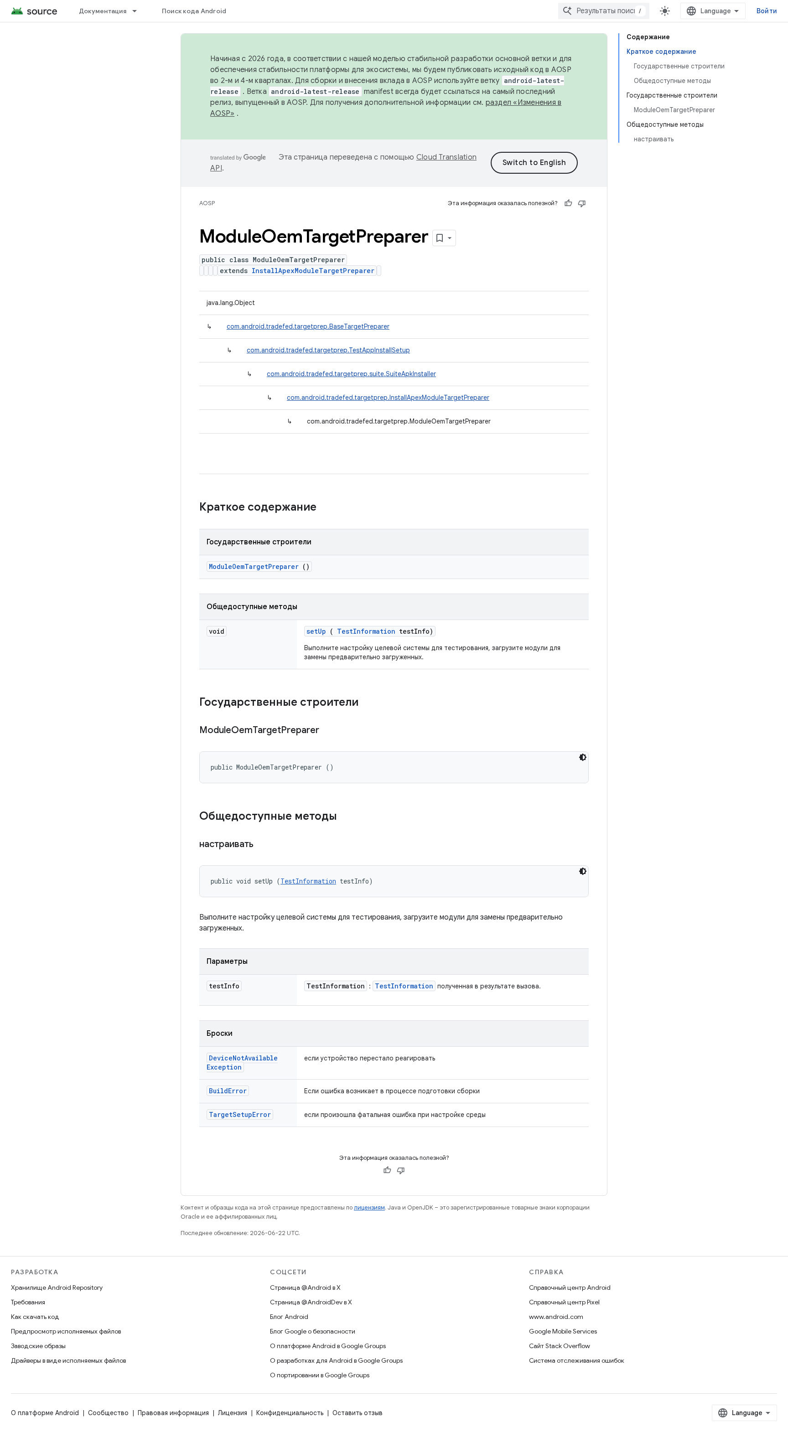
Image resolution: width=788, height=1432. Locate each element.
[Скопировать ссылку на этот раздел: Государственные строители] (370, 703)
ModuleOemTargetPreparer (254, 566)
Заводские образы (38, 1346)
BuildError (228, 1090)
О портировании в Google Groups (319, 1375)
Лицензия (232, 1412)
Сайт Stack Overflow (559, 1346)
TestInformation (366, 631)
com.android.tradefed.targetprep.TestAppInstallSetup (328, 350)
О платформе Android (45, 1412)
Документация (102, 11)
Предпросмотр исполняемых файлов (66, 1331)
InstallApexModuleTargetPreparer (313, 270)
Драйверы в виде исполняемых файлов (68, 1360)
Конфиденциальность (289, 1412)
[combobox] (603, 11)
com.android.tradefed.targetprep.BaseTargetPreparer (308, 326)
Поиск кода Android (194, 11)
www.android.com (556, 1317)
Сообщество (108, 1412)
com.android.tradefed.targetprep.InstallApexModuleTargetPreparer (388, 397)
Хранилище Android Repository (57, 1287)
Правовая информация (173, 1412)
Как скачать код (35, 1317)
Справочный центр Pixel (564, 1302)
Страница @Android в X (305, 1287)
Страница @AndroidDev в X (311, 1302)
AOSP (207, 203)
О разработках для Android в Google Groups (336, 1360)
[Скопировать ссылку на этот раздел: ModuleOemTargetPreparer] (330, 730)
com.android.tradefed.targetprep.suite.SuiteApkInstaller (351, 374)
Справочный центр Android (570, 1287)
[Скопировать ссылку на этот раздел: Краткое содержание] (328, 507)
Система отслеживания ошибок (576, 1360)
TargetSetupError (240, 1114)
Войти (767, 11)
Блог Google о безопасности (312, 1331)
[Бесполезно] (582, 203)
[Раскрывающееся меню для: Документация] (138, 11)
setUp (316, 631)
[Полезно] (568, 203)
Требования (28, 1302)
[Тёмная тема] (582, 757)
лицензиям (369, 1207)
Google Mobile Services (563, 1331)
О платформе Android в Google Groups (328, 1346)
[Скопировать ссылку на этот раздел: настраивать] (265, 844)
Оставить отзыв (357, 1412)
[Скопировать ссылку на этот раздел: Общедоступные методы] (349, 817)
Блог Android (289, 1317)
